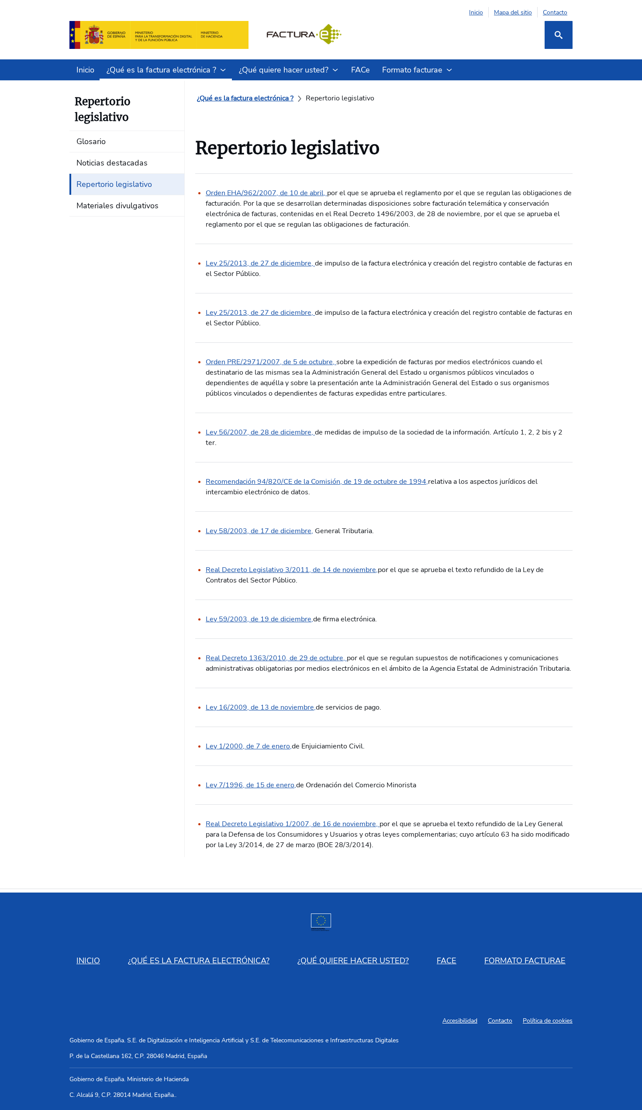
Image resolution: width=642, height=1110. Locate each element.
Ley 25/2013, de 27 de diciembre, (260, 263)
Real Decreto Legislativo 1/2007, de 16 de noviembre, (293, 824)
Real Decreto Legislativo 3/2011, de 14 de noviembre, (292, 570)
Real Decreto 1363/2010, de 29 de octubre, (276, 658)
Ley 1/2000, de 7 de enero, (249, 746)
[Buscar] (559, 35)
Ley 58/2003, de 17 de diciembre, (259, 531)
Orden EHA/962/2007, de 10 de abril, (266, 193)
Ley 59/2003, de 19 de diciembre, (259, 619)
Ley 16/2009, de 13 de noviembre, (261, 707)
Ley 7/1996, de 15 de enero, (251, 785)
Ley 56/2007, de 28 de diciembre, (260, 432)
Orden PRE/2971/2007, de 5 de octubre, (271, 362)
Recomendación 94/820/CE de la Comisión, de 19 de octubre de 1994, (317, 481)
